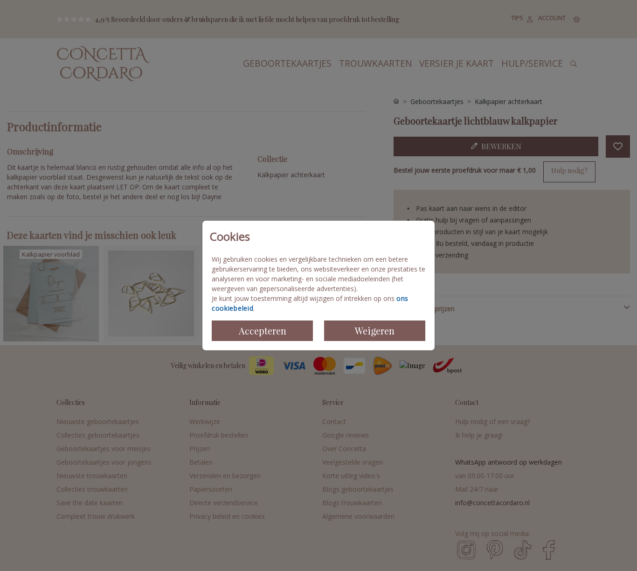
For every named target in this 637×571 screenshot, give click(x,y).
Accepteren (262, 330)
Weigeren (375, 330)
